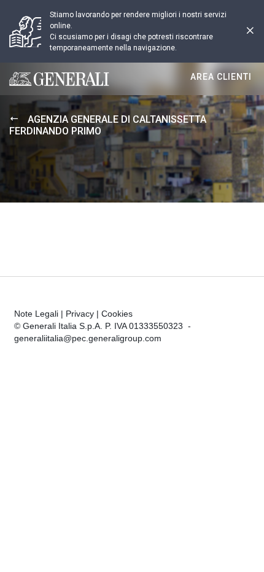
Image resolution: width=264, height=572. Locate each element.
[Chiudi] (250, 31)
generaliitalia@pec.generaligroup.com (87, 338)
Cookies (117, 314)
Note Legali (36, 314)
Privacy (80, 314)
